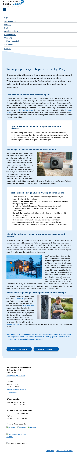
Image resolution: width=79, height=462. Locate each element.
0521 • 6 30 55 (14, 384)
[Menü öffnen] (4, 9)
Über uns (8, 38)
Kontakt (7, 49)
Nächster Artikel (46, 349)
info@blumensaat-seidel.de (16, 390)
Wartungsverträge (12, 324)
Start (6, 18)
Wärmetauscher (28, 306)
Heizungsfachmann (26, 110)
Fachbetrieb (19, 299)
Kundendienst (10, 34)
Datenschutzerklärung (64, 450)
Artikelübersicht (19, 349)
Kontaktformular (12, 393)
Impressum (50, 450)
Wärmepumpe (10, 21)
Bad (6, 28)
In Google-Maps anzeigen (15, 375)
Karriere (9, 44)
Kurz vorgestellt (12, 41)
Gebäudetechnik (11, 31)
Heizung (7, 25)
